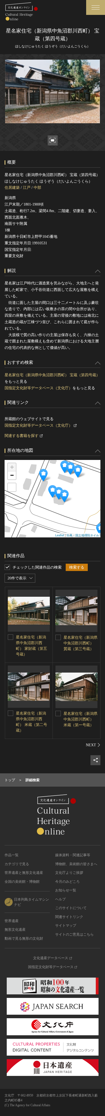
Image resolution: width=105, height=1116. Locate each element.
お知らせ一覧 (65, 890)
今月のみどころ (67, 882)
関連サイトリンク (69, 917)
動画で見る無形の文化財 (24, 938)
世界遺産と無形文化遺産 (24, 873)
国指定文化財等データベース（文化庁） (38, 388)
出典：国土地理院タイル (82, 535)
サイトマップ (65, 925)
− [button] (12, 475)
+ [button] (12, 467)
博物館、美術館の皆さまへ (76, 864)
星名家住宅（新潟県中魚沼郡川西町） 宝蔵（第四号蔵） (52, 375)
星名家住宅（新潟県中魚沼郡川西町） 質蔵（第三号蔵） (80, 643)
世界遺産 (12, 921)
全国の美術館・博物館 (22, 882)
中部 (37, 188)
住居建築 (12, 188)
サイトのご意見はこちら (74, 934)
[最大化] (12, 487)
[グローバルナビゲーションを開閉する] (95, 7)
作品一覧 (12, 855)
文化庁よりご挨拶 (69, 873)
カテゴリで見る (17, 864)
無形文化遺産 (15, 929)
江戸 (26, 188)
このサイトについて (71, 908)
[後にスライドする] (93, 745)
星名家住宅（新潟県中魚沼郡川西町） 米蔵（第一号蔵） (80, 719)
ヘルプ (60, 899)
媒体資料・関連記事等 (72, 855)
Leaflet (59, 535)
